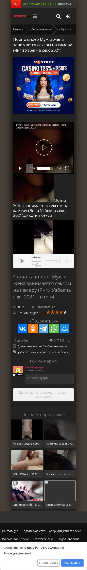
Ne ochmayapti (34, 367)
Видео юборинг (68, 539)
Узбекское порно (56, 346)
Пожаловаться (45, 307)
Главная (18, 29)
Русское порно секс (15, 539)
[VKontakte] (22, 328)
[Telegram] (43, 328)
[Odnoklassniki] (33, 328)
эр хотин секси (58, 352)
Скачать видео (27, 313)
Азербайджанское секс (65, 531)
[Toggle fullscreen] (66, 260)
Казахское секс (43, 539)
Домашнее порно (42, 29)
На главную (10, 531)
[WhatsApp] (54, 328)
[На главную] (21, 16)
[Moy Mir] (64, 328)
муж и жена (39, 352)
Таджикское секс (33, 531)
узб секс (23, 352)
